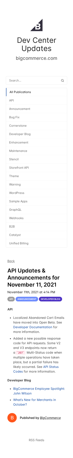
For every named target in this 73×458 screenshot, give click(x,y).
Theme (14, 176)
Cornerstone (18, 125)
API (11, 100)
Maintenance (18, 151)
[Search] (62, 80)
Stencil (14, 159)
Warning (15, 184)
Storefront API (19, 167)
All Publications (20, 92)
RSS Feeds (36, 440)
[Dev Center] (36, 26)
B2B (12, 226)
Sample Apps (18, 201)
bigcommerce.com (36, 58)
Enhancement (18, 142)
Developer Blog (20, 134)
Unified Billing (18, 243)
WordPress (16, 193)
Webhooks (16, 218)
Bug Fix (14, 117)
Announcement (19, 109)
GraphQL (15, 210)
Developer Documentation (32, 327)
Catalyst (15, 235)
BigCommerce (50, 418)
